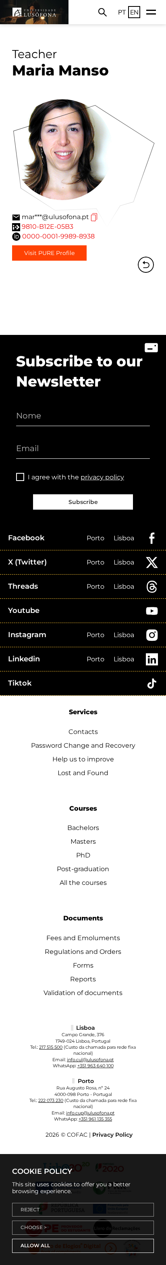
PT (122, 12)
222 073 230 (50, 1100)
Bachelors (83, 828)
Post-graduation (83, 869)
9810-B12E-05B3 (47, 226)
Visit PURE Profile (49, 253)
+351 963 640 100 (95, 1065)
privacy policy (102, 477)
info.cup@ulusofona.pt (90, 1113)
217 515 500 (50, 1047)
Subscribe (83, 502)
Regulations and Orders (83, 952)
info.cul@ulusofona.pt (90, 1059)
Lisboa (124, 538)
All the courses (83, 883)
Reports (83, 979)
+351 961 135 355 (95, 1119)
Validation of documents (83, 993)
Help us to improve (83, 759)
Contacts (83, 732)
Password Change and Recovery (83, 745)
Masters (83, 841)
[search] (102, 12)
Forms (83, 965)
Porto (95, 538)
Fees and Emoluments (83, 938)
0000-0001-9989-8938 (58, 236)
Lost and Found (83, 773)
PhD (83, 855)
